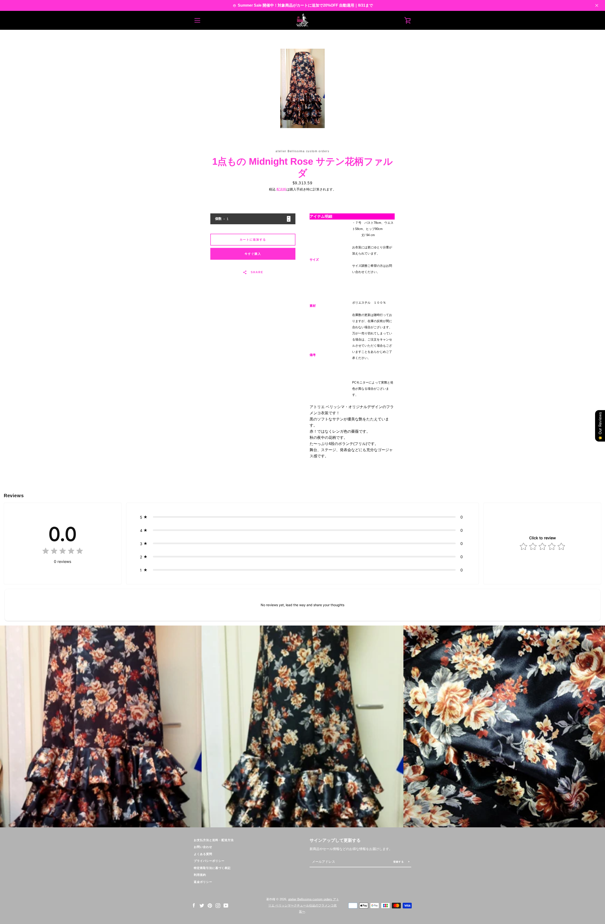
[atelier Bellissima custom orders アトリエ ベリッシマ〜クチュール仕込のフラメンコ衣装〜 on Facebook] (193, 905)
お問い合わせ (203, 847)
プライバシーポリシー (209, 861)
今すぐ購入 (253, 253)
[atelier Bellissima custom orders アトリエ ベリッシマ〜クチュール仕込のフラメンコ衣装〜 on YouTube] (226, 905)
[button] (302, 517)
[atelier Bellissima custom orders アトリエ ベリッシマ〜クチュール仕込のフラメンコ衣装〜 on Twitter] (201, 905)
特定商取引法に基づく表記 (212, 868)
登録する (399, 861)
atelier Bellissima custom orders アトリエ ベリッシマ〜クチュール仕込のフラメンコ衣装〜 (303, 905)
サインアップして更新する (335, 840)
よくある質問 (203, 854)
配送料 (281, 189)
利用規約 (200, 875)
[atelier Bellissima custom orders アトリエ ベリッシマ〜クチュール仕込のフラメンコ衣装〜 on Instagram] (218, 905)
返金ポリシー (203, 882)
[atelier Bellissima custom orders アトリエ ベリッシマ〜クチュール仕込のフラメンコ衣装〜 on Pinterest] (209, 905)
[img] (62, 552)
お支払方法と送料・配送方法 (214, 840)
